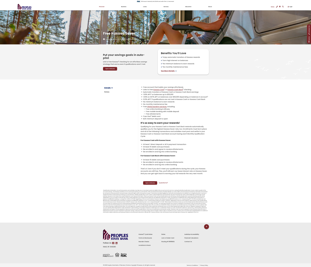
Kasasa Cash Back (175, 89)
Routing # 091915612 (168, 242)
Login (290, 6)
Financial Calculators (191, 238)
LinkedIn (116, 243)
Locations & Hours (145, 245)
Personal (109, 39)
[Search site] (283, 6)
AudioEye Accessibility (191, 234)
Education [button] (188, 6)
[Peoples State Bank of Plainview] (24, 6)
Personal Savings (119, 39)
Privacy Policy (204, 265)
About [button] (210, 6)
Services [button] (166, 6)
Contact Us (188, 242)
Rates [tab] (106, 92)
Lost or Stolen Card (167, 238)
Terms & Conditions (192, 265)
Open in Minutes (110, 69)
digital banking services (157, 106)
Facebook (113, 243)
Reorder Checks (144, 242)
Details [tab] (107, 88)
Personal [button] (101, 6)
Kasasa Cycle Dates (145, 234)
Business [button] (123, 6)
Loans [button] (145, 6)
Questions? (163, 183)
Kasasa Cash (158, 89)
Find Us (309, 38)
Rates (272, 7)
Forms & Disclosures (145, 238)
